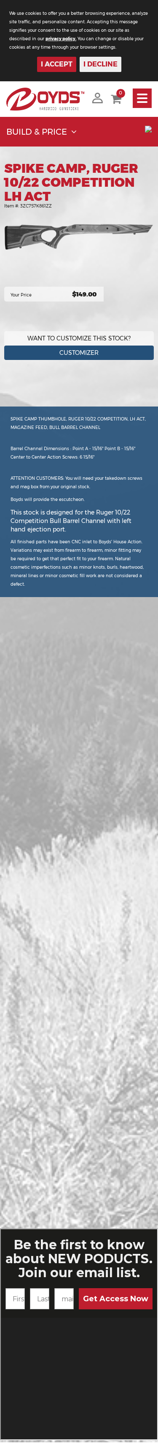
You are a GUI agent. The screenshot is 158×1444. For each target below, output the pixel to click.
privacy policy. (61, 38)
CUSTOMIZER (79, 353)
